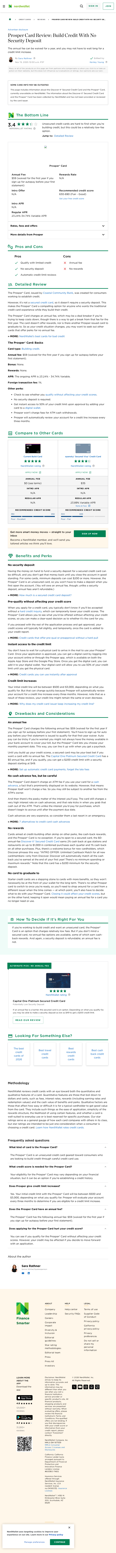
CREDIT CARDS (25, 19)
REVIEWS (41, 19)
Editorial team (52, 1352)
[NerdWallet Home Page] (19, 6)
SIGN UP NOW (90, 534)
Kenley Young (97, 62)
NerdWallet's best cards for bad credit (42, 336)
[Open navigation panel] (4, 6)
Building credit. (31, 348)
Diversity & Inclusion (51, 1331)
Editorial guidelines (50, 1339)
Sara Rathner (25, 58)
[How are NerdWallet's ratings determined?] (34, 128)
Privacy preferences (90, 1334)
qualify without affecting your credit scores (71, 394)
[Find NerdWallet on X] (74, 1387)
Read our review (28, 1020)
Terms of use (91, 1309)
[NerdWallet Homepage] (10, 19)
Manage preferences (34, 1542)
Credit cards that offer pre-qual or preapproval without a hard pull (58, 637)
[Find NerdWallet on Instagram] (86, 1387)
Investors (50, 1365)
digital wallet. (33, 407)
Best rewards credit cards (71, 1054)
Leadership (51, 1313)
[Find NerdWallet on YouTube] (80, 1387)
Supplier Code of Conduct (91, 1315)
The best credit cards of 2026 (19, 1054)
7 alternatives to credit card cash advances (44, 821)
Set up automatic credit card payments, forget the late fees (54, 769)
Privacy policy (91, 1321)
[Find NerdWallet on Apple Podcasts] (91, 1387)
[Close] (69, 1527)
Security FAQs (72, 1313)
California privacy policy (91, 1327)
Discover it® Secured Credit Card (40, 841)
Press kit (49, 1361)
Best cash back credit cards (97, 1054)
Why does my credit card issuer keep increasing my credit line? (56, 703)
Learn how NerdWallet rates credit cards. (60, 1127)
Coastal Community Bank (58, 292)
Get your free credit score (71, 198)
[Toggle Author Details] (34, 58)
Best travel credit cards (45, 1054)
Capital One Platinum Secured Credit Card (76, 756)
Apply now (31, 472)
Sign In (93, 6)
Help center (71, 1309)
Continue (59, 1542)
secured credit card (41, 302)
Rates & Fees (81, 506)
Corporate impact (50, 1324)
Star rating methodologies (53, 1346)
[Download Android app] (24, 1417)
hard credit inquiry (31, 611)
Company (50, 1309)
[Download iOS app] (24, 1397)
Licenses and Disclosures (55, 1448)
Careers (49, 1318)
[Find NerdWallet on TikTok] (97, 1387)
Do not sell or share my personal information (91, 1345)
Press (48, 1357)
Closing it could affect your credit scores (76, 893)
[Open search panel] (81, 6)
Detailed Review (63, 135)
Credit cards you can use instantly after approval (48, 674)
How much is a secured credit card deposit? (45, 595)
